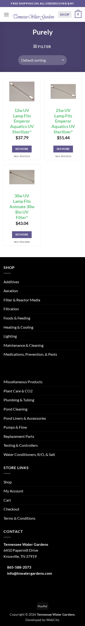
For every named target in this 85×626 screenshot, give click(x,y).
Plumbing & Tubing (19, 400)
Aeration (11, 290)
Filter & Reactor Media (22, 300)
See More (21, 148)
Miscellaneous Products (23, 381)
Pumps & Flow (15, 427)
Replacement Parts (19, 436)
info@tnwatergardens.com (29, 573)
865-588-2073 (19, 567)
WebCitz (52, 620)
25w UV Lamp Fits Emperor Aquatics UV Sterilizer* (63, 121)
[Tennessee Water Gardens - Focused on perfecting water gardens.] (33, 14)
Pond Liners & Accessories (25, 418)
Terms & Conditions (19, 518)
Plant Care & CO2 (18, 391)
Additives (11, 281)
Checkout (11, 509)
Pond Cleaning (15, 409)
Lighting (10, 336)
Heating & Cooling (18, 327)
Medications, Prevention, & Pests (30, 354)
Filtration (11, 309)
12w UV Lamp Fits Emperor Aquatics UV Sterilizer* (22, 121)
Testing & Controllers (21, 445)
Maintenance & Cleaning (23, 345)
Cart (7, 500)
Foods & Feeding (17, 318)
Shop (65, 14)
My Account (13, 491)
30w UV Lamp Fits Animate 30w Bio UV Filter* (21, 206)
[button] (6, 14)
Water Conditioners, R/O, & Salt (29, 454)
